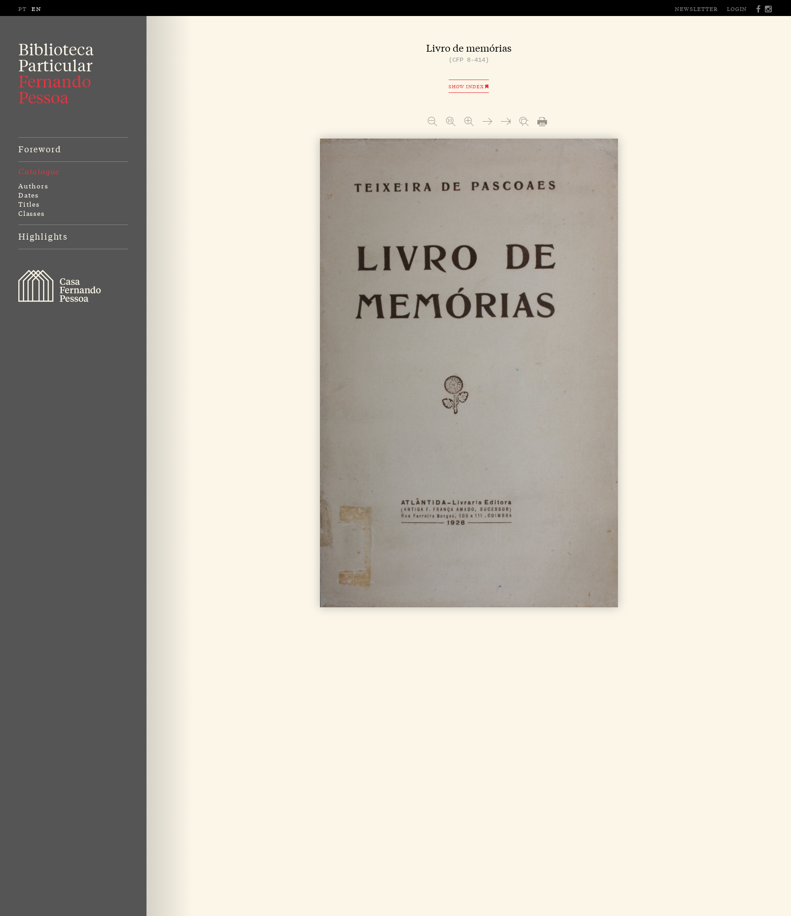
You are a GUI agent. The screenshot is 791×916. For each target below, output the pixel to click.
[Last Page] (505, 121)
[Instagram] (769, 9)
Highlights (43, 236)
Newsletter (696, 9)
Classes (31, 213)
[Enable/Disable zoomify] (524, 121)
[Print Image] (542, 121)
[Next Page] (487, 121)
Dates (28, 194)
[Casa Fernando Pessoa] (59, 286)
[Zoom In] (469, 121)
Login (737, 9)
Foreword (39, 149)
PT (22, 9)
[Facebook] (759, 9)
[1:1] (450, 121)
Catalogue (39, 171)
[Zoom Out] (432, 121)
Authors (33, 185)
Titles (29, 204)
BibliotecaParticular (56, 73)
